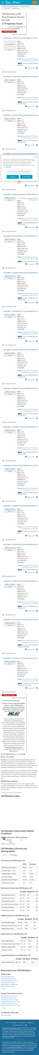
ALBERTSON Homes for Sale (9, 1003)
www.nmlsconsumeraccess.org (18, 1045)
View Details (20, 56)
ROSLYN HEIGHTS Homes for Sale (10, 1005)
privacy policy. (8, 166)
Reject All (12, 176)
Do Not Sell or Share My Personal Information (19, 171)
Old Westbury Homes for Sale (9, 996)
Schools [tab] (4, 855)
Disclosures (30, 1022)
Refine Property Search (9, 31)
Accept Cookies (26, 176)
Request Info (31, 68)
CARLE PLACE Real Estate (8, 978)
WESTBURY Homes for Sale (8, 998)
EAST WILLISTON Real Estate (9, 980)
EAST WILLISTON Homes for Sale (10, 1001)
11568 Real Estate (6, 1015)
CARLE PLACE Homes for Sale (9, 999)
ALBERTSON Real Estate (8, 982)
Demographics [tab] (14, 855)
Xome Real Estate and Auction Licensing (11, 1028)
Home (6, 1022)
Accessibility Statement (17, 1025)
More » (4, 988)
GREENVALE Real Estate (8, 986)
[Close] (35, 157)
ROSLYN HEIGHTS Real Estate (9, 984)
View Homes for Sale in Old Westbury (11, 792)
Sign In (34, 2)
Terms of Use (22, 1022)
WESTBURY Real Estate (7, 977)
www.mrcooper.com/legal (15, 1047)
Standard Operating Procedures (13, 747)
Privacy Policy (13, 1022)
